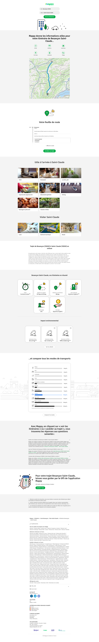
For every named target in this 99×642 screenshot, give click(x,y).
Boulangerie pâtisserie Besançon (60, 554)
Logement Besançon (59, 558)
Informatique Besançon (59, 552)
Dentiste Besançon (57, 553)
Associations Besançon (46, 549)
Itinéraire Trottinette (65, 529)
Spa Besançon (52, 560)
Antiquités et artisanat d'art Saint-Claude (37, 573)
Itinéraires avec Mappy (34, 533)
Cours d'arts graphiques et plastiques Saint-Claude (55, 573)
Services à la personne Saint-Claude (42, 576)
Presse (31, 618)
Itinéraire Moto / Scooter (43, 529)
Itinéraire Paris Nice (43, 536)
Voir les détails (49, 347)
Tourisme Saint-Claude (48, 568)
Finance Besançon (40, 556)
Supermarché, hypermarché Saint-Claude (59, 570)
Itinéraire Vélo (44, 528)
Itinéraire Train (63, 528)
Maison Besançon (56, 543)
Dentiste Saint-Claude (34, 572)
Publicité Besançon (49, 553)
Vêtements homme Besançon (43, 560)
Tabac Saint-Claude (53, 569)
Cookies (44, 623)
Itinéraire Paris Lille (53, 534)
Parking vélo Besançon (56, 549)
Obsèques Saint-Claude (44, 564)
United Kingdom (34, 610)
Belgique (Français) (34, 608)
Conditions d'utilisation (34, 623)
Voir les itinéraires (49, 16)
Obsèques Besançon (43, 546)
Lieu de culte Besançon (64, 556)
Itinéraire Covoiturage (34, 529)
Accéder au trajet (49, 151)
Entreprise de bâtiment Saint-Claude (59, 561)
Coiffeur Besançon (58, 545)
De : (46, 9)
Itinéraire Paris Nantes (52, 536)
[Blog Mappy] (38, 596)
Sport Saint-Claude (44, 565)
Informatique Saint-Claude (46, 570)
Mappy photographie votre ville (35, 626)
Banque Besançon (33, 556)
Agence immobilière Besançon (39, 545)
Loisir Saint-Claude (36, 569)
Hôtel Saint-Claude (59, 560)
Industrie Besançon (37, 554)
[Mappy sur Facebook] (31, 596)
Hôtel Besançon (33, 543)
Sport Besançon (64, 549)
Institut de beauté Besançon (47, 554)
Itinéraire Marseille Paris (44, 534)
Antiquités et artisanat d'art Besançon (37, 557)
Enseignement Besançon (49, 552)
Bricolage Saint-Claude (60, 579)
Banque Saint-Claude (57, 568)
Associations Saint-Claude (54, 565)
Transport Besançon (51, 546)
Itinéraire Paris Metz (38, 540)
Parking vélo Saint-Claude (52, 572)
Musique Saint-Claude (43, 572)
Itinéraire (31, 528)
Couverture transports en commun (36, 625)
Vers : (47, 12)
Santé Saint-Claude (36, 565)
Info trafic (31, 582)
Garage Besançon (48, 543)
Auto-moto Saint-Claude (47, 562)
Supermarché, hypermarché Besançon (52, 556)
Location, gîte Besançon (60, 546)
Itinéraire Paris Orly (62, 534)
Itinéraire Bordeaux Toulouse (62, 536)
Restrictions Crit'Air (44, 582)
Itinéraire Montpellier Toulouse (55, 537)
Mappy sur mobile (33, 602)
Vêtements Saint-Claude (62, 572)
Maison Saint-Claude (48, 561)
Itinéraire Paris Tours (33, 537)
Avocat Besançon (61, 550)
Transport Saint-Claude (54, 564)
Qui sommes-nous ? (33, 615)
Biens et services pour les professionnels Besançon (39, 550)
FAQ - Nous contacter (33, 624)
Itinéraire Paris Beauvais (48, 538)
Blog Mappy (32, 617)
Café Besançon (61, 557)
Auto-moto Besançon (50, 545)
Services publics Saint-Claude (48, 566)
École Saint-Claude (39, 568)
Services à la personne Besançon (51, 557)
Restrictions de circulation (54, 582)
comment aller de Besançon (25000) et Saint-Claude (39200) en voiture (52, 458)
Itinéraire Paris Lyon (51, 533)
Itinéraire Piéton (37, 528)
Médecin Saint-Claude (59, 566)
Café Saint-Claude (36, 570)
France (32, 606)
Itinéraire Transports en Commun (53, 528)
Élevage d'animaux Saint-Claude (39, 577)
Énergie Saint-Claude (45, 569)
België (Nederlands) (35, 609)
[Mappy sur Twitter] (35, 596)
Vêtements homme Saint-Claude (36, 579)
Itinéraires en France (43, 533)
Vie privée (41, 623)
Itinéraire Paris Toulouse (34, 536)
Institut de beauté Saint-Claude (52, 577)
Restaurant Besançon (40, 543)
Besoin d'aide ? (34, 589)
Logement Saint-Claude (63, 577)
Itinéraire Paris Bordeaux (34, 534)
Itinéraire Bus (51, 529)
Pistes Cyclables (37, 582)
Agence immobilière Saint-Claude (36, 562)
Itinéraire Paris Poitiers (58, 538)
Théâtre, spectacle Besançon (39, 553)
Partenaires (35, 618)
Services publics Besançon (39, 552)
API (30, 601)
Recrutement (32, 616)
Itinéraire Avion (58, 529)
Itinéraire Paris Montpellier (43, 537)
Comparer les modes (49, 415)
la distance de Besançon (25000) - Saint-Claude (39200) (56, 446)
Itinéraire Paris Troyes (46, 540)
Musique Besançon (53, 550)
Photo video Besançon (42, 558)
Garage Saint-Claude (39, 561)
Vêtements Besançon (51, 558)
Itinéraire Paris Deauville (61, 533)
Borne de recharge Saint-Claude (49, 579)
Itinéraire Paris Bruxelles (38, 538)
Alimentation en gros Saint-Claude (56, 576)
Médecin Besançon (37, 549)
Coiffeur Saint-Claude (57, 562)
